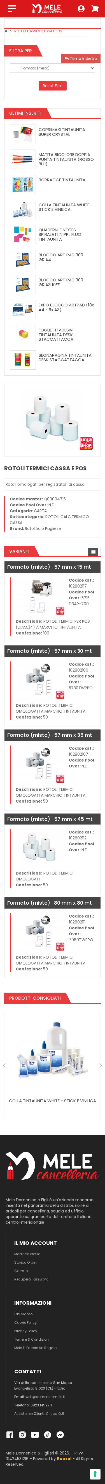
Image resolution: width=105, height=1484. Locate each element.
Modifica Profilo (27, 1254)
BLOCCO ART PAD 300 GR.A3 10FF (61, 282)
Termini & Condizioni (32, 1339)
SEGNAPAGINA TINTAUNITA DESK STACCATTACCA (65, 357)
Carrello (21, 1270)
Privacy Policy (25, 1331)
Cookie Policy (25, 1322)
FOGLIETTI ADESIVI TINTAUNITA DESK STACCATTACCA (56, 334)
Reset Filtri (52, 86)
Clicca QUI (55, 1413)
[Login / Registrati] (81, 9)
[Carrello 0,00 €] (95, 8)
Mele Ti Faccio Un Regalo (35, 1347)
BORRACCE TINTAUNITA (62, 180)
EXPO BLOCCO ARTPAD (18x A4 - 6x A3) (66, 307)
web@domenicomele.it (45, 1396)
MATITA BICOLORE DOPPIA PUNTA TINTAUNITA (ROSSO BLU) (66, 159)
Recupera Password (31, 1279)
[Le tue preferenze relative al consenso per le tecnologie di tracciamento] (95, 1474)
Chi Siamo (23, 1314)
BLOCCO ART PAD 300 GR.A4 (61, 257)
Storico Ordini (25, 1262)
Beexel (64, 1459)
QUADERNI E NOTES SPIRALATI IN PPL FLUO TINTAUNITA (60, 234)
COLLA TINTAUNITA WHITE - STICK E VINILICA (66, 207)
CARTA (40, 511)
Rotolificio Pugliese (43, 528)
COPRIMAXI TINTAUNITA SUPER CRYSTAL (62, 132)
